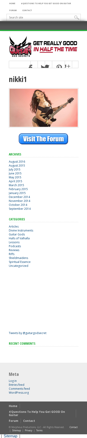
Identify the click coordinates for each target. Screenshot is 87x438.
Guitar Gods (17, 234)
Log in (13, 381)
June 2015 (15, 173)
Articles (14, 226)
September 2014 (20, 209)
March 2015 (16, 185)
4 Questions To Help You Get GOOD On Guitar (46, 3)
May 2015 (15, 177)
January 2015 (17, 193)
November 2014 (19, 201)
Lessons (14, 242)
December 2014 (19, 197)
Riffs (11, 254)
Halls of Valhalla (19, 238)
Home (12, 3)
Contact (27, 10)
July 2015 (14, 169)
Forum (13, 10)
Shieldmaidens (18, 258)
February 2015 (18, 189)
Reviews (14, 250)
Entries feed (16, 385)
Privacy (28, 430)
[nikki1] (43, 126)
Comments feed (19, 389)
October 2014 (18, 205)
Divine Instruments (21, 230)
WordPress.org (19, 393)
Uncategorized (18, 266)
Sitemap (16, 430)
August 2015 (17, 165)
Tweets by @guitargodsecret (27, 333)
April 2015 (15, 181)
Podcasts (15, 246)
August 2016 (17, 162)
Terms (39, 430)
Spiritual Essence (20, 262)
